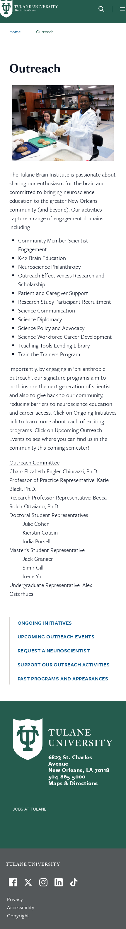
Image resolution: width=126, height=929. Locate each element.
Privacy (15, 899)
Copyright (18, 915)
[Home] (29, 9)
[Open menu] (122, 9)
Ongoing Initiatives (45, 622)
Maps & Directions (73, 783)
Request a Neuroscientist (54, 650)
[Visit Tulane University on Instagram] (43, 884)
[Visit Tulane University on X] (28, 884)
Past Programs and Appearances (63, 678)
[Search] (101, 9)
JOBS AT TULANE (29, 809)
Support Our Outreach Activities (64, 664)
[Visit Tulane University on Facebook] (13, 884)
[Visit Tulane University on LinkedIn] (58, 884)
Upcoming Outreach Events (56, 636)
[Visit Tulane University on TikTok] (74, 884)
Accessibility (21, 907)
